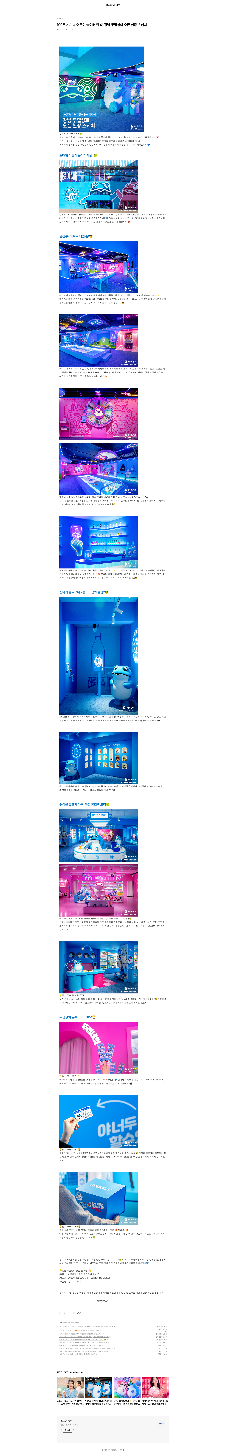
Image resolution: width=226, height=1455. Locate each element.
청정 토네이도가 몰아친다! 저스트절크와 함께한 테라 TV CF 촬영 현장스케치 (86, 1351)
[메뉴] (7, 5)
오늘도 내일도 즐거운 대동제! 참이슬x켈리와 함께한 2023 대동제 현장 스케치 (86, 1326)
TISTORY (114, 1450)
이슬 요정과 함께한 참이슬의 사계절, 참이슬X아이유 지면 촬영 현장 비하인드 (86, 1348)
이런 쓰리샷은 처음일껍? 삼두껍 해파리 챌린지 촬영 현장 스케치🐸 (82, 1340)
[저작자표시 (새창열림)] (86, 1313)
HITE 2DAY (63, 1322)
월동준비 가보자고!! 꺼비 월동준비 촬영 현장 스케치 (77, 1354)
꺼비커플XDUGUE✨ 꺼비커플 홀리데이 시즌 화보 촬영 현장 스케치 (83, 1342)
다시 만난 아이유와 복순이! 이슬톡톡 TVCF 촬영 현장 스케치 (80, 1345)
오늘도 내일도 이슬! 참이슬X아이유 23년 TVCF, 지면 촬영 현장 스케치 (84, 1337)
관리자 (122, 1450)
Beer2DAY (113, 5)
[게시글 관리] (70, 1313)
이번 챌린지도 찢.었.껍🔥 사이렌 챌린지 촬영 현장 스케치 (79, 1330)
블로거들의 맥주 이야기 (69, 1425)
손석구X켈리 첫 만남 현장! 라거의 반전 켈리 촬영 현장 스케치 (80, 1334)
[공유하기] (67, 1313)
